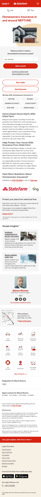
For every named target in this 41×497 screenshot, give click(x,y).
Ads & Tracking (6, 449)
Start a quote (20, 66)
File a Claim (20, 82)
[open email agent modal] (20, 299)
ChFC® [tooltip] (20, 295)
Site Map (4, 466)
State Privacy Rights (8, 463)
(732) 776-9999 (17, 180)
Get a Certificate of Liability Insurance (20, 302)
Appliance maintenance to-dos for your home (12, 234)
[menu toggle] (37, 3)
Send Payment (20, 89)
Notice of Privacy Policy (9, 461)
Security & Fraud (7, 452)
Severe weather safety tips (11, 256)
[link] (20, 3)
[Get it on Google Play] (21, 476)
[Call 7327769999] (16, 299)
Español (4, 3)
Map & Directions (25, 321)
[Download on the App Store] (8, 476)
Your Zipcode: (9, 59)
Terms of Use (6, 458)
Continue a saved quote (20, 71)
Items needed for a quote (20, 74)
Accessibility (5, 455)
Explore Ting (6, 214)
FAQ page (33, 180)
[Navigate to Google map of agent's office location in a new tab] (24, 299)
